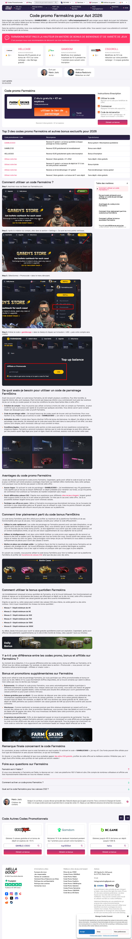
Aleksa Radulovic (83, 72)
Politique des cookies (42, 883)
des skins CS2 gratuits (63, 756)
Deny (98, 932)
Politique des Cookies (96, 935)
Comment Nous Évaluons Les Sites (46, 879)
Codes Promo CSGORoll (71, 874)
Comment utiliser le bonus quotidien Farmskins (109, 219)
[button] (128, 916)
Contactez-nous (40, 886)
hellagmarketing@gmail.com (104, 881)
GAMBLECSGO (9, 143)
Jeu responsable (40, 874)
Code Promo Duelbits (70, 881)
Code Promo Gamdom (71, 886)
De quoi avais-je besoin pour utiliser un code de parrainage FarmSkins (111, 196)
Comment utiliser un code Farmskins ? (109, 189)
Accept (82, 932)
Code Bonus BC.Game (71, 893)
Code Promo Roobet (70, 879)
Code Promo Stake (70, 877)
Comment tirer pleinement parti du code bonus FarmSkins (112, 212)
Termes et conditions (41, 877)
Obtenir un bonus (112, 122)
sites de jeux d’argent (70, 495)
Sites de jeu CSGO (69, 872)
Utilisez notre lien (10, 159)
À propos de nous (40, 872)
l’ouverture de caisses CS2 (32, 555)
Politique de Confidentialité (110, 935)
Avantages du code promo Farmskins (109, 205)
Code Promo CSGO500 (71, 890)
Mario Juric (54, 72)
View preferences (120, 932)
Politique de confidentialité (44, 881)
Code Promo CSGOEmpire (72, 883)
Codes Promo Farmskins (71, 888)
